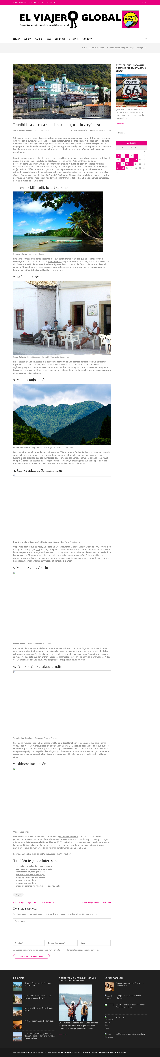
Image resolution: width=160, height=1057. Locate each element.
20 (131, 164)
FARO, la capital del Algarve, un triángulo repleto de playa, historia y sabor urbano (39, 1035)
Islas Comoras (54, 261)
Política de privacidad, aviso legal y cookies (109, 1052)
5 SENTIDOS (60, 39)
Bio (43, 2)
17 (118, 164)
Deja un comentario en (101, 130)
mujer (18, 895)
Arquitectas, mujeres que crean (30, 872)
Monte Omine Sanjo (77, 452)
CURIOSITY (87, 39)
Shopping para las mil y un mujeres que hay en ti (38, 886)
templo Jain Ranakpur (66, 743)
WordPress (86, 1052)
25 (123, 168)
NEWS (48, 39)
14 (136, 160)
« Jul (118, 143)
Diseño (84, 130)
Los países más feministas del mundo (34, 866)
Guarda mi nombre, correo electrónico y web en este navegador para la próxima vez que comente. (57, 950)
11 (123, 160)
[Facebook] (142, 2)
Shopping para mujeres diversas (30, 877)
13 (131, 160)
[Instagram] (146, 2)
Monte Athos (62, 648)
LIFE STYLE (73, 39)
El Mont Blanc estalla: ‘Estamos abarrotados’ (37, 984)
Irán (38, 549)
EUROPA (27, 39)
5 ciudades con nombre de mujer (30, 875)
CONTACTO (51, 2)
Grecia (32, 361)
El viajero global (20, 2)
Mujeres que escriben (26, 880)
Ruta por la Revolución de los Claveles (128, 996)
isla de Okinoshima (68, 836)
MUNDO (38, 39)
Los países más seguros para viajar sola (34, 869)
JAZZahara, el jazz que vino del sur (130, 1034)
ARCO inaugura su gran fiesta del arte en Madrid (33, 902)
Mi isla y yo (120, 1017)
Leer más (120, 124)
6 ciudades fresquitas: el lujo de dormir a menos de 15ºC (37, 996)
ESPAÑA (16, 39)
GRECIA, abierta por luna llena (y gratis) (38, 1009)
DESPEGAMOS (34, 2)
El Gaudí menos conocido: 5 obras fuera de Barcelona (130, 1005)
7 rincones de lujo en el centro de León (94, 902)
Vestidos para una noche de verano (39, 1021)
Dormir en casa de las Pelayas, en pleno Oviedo (130, 984)
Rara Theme (66, 1052)
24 (118, 168)
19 (127, 164)
